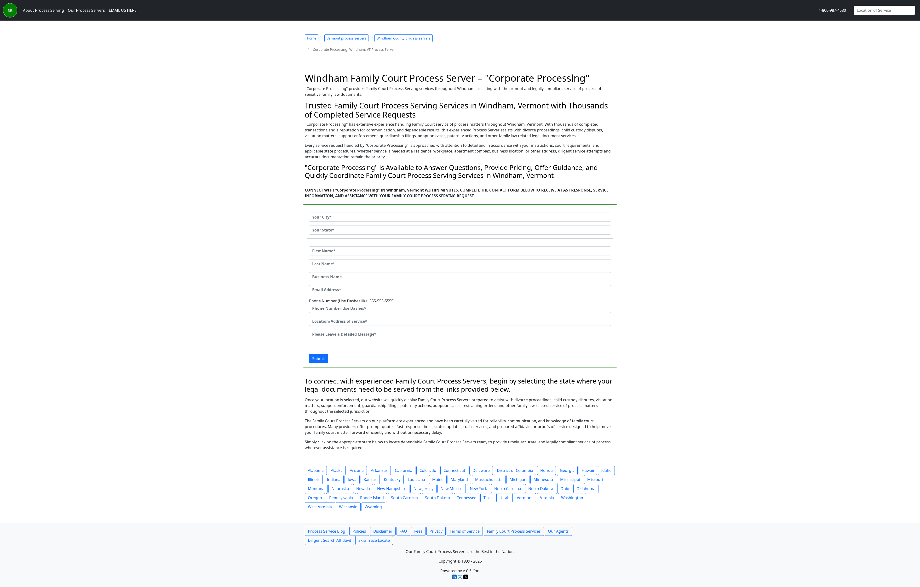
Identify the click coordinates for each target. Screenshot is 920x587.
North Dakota (540, 488)
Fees (418, 531)
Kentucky (392, 479)
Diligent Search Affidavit (329, 540)
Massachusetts (488, 479)
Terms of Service (465, 531)
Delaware (481, 470)
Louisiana (416, 479)
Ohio (564, 488)
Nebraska (340, 488)
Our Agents (558, 531)
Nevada (363, 488)
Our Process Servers (86, 10)
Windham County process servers (404, 38)
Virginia (547, 497)
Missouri (595, 479)
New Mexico (452, 488)
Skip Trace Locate (374, 540)
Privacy (436, 531)
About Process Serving (43, 10)
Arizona (357, 470)
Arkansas (379, 470)
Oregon (315, 497)
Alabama (316, 470)
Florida (546, 470)
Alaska (337, 470)
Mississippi (570, 479)
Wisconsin (348, 506)
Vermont (525, 497)
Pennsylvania (341, 497)
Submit (318, 358)
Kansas (370, 479)
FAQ (403, 531)
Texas (488, 497)
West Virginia (320, 506)
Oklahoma (585, 488)
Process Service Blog (326, 531)
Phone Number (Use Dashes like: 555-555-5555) (352, 301)
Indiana (333, 479)
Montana (316, 488)
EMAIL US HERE (123, 10)
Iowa (352, 479)
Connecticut (454, 470)
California (403, 470)
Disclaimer (382, 531)
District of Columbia (515, 470)
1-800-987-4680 (832, 10)
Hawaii (588, 470)
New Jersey (423, 488)
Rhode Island (372, 497)
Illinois (314, 479)
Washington (572, 497)
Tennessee (466, 497)
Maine (437, 479)
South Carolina (404, 497)
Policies (359, 531)
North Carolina (507, 488)
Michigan (518, 479)
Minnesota (543, 479)
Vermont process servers (346, 38)
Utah (505, 497)
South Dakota (437, 497)
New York (478, 488)
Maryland (459, 479)
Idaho (606, 470)
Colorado (428, 470)
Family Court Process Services (514, 531)
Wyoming (373, 506)
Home (311, 38)
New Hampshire (391, 488)
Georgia (567, 470)
